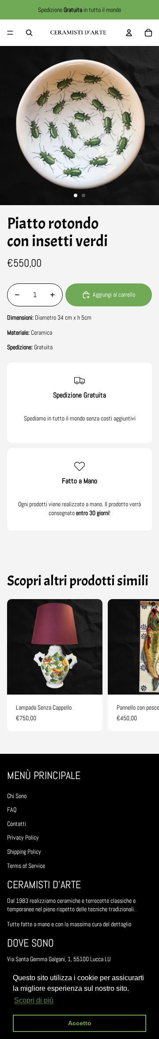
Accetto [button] (79, 1023)
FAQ (11, 810)
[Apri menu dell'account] (129, 32)
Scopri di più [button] (33, 1000)
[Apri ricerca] (29, 32)
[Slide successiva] (144, 665)
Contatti (16, 824)
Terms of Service (26, 866)
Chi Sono (16, 796)
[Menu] (10, 33)
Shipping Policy (24, 852)
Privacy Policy (23, 837)
